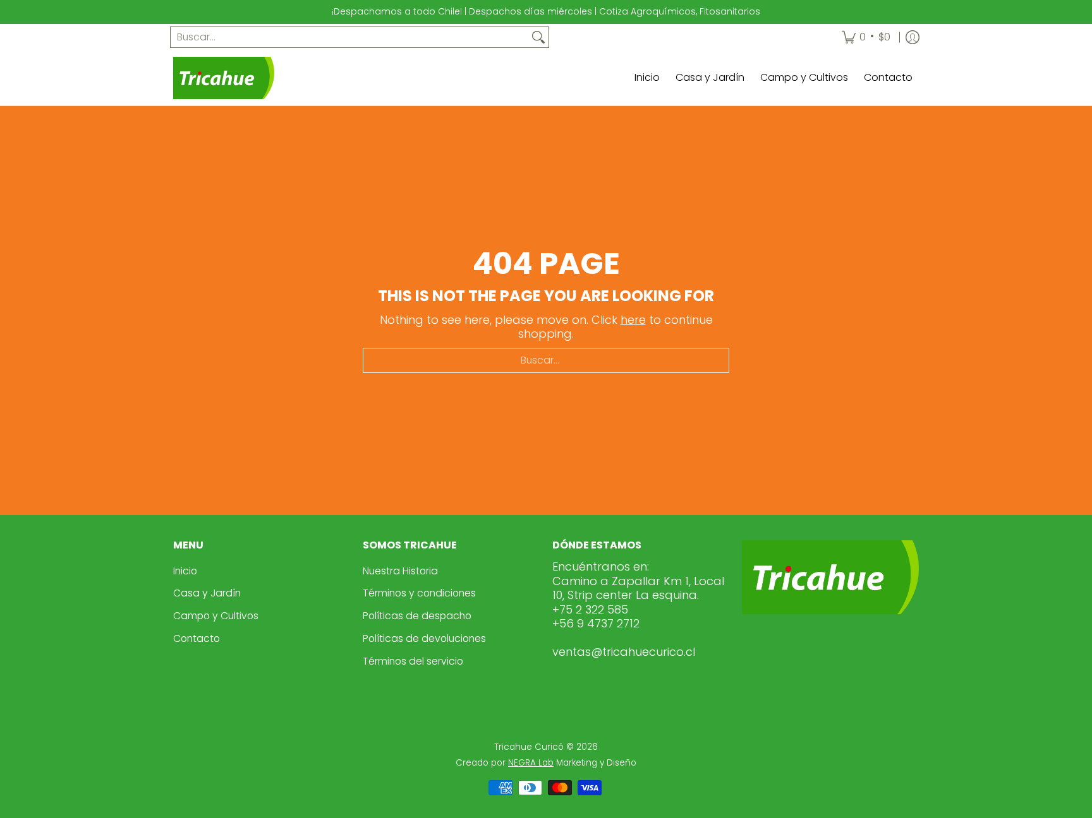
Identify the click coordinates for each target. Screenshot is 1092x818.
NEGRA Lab (531, 763)
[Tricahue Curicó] (223, 77)
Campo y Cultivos (215, 615)
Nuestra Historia (400, 571)
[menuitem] (866, 37)
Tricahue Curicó (529, 747)
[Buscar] (538, 37)
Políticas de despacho (417, 615)
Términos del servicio (413, 661)
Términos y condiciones (419, 593)
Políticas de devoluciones (424, 638)
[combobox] (349, 37)
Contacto (196, 638)
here (633, 320)
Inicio (185, 571)
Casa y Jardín (207, 593)
